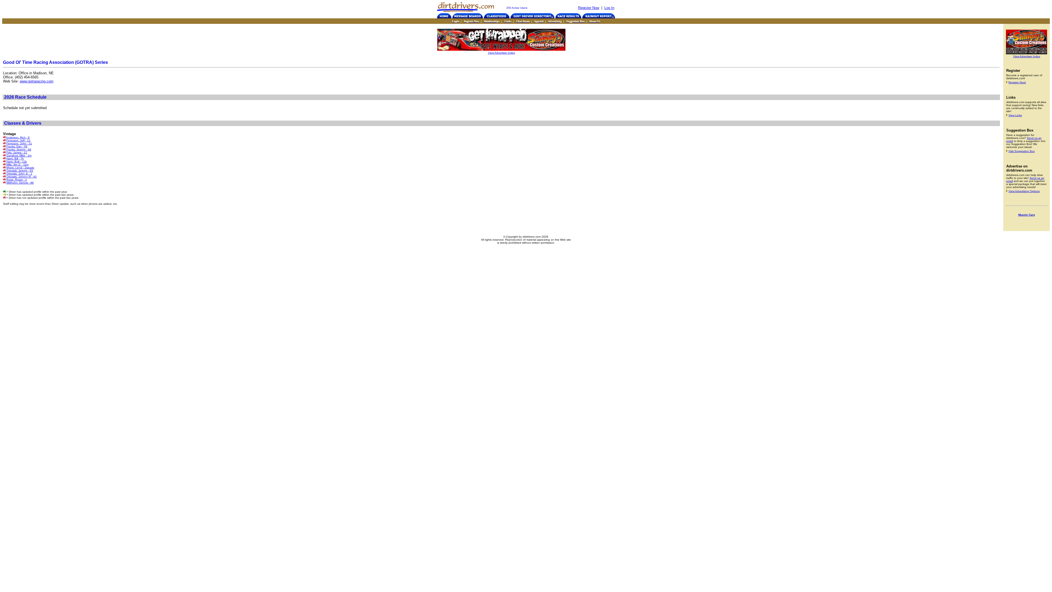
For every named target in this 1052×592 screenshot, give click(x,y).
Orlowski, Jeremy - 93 (19, 170)
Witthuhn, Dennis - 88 (20, 182)
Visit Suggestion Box (1021, 151)
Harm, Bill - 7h (15, 158)
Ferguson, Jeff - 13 (18, 140)
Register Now (588, 8)
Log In (609, 8)
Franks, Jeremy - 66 (18, 149)
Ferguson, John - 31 (19, 143)
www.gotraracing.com (36, 81)
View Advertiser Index (501, 52)
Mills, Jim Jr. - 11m (17, 164)
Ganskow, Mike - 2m (19, 155)
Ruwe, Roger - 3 (16, 179)
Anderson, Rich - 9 (18, 137)
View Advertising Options (1024, 191)
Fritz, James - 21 (16, 152)
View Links (1015, 115)
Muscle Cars (1026, 214)
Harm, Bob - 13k (16, 161)
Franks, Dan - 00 (16, 146)
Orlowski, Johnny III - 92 (21, 176)
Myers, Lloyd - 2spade (20, 167)
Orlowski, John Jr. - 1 (19, 173)
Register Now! (1017, 82)
